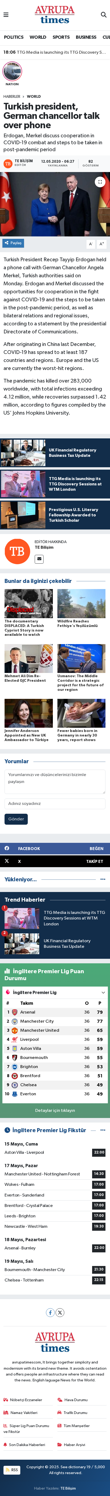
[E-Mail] (39, 559)
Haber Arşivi (74, 1445)
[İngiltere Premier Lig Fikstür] (102, 1130)
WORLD (38, 37)
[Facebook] (50, 1312)
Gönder (16, 819)
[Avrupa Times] (55, 15)
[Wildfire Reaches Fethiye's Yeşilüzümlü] (81, 603)
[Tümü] (102, 879)
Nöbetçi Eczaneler (26, 1400)
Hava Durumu (76, 1400)
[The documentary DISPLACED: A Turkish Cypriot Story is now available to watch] (29, 603)
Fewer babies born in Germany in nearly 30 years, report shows (77, 735)
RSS (14, 1470)
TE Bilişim (44, 547)
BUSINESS (86, 37)
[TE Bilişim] (17, 551)
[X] (60, 1312)
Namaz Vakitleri (24, 1413)
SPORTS (61, 37)
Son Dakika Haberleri (27, 1445)
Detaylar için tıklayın (55, 1110)
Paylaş (16, 243)
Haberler (11, 97)
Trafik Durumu (75, 1413)
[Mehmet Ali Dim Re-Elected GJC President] (29, 658)
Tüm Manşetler (77, 1426)
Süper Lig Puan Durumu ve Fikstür (26, 1429)
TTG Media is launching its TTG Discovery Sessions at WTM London (55, 52)
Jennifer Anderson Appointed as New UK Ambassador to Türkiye (27, 735)
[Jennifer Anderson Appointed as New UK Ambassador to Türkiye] (29, 713)
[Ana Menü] (6, 15)
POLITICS (13, 37)
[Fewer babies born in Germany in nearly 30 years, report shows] (81, 713)
